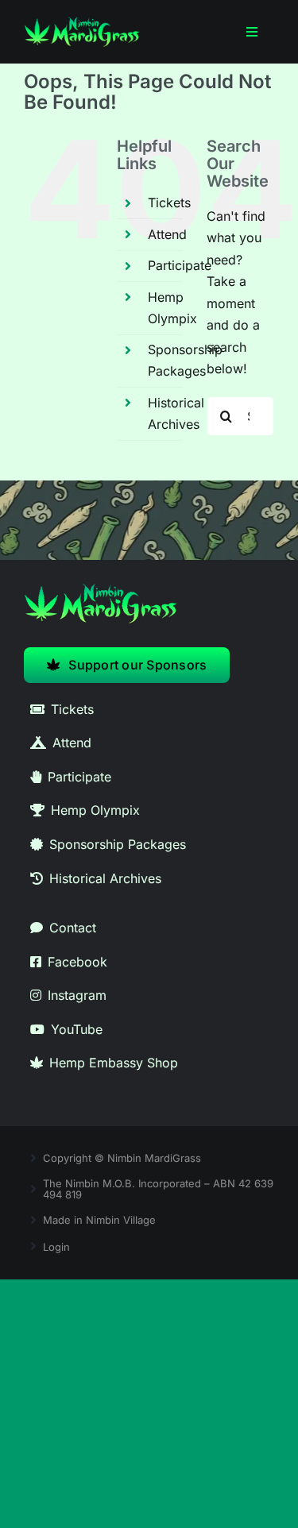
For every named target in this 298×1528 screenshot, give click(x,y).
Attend (167, 234)
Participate (179, 265)
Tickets (169, 202)
